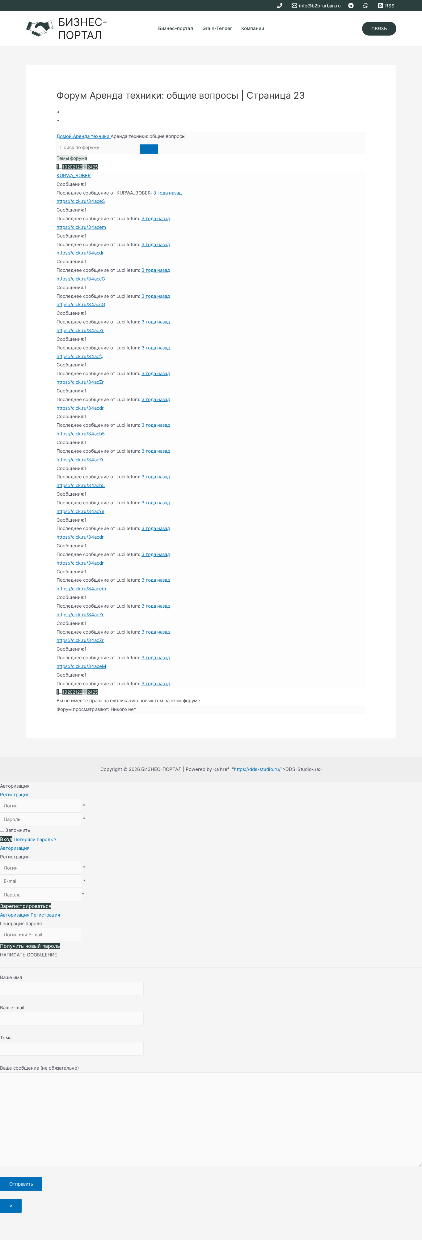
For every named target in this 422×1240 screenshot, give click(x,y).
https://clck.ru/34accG (81, 279)
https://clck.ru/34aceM (81, 666)
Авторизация (14, 848)
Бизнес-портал (175, 28)
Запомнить (17, 830)
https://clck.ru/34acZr (80, 330)
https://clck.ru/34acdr (80, 253)
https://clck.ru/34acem (81, 227)
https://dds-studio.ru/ (257, 769)
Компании (252, 28)
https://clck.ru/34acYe (80, 511)
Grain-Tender (217, 28)
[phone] (280, 5)
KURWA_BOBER (74, 175)
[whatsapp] (366, 5)
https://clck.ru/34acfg (80, 356)
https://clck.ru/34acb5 (81, 434)
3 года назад (167, 193)
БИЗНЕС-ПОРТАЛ (82, 28)
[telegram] (351, 5)
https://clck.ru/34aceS (81, 201)
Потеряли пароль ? (35, 839)
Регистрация (14, 794)
